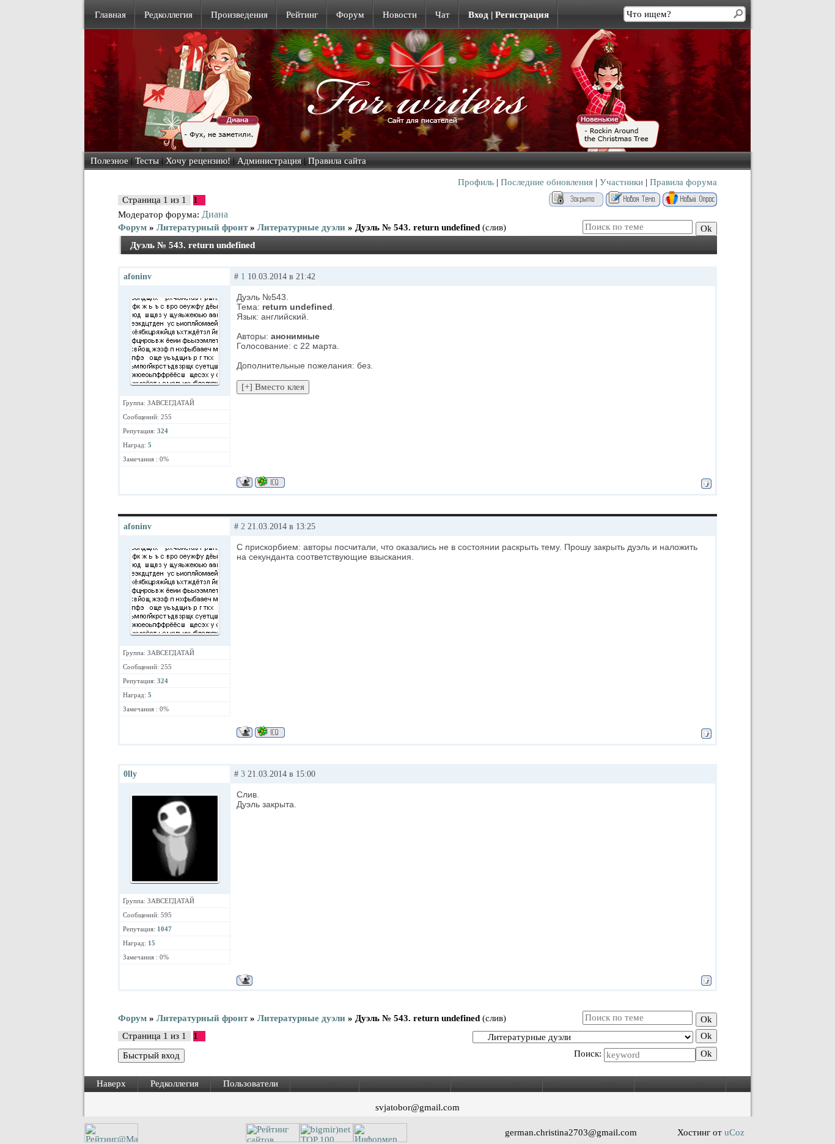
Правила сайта (337, 161)
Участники (621, 182)
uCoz (734, 1132)
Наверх (111, 1083)
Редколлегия (168, 15)
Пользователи (250, 1083)
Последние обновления (547, 182)
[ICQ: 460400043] (270, 482)
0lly (130, 774)
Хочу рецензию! (198, 161)
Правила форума (683, 182)
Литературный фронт (202, 227)
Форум (350, 15)
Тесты (147, 161)
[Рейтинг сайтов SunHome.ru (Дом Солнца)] (273, 1139)
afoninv (137, 276)
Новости (400, 15)
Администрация (269, 161)
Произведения (239, 15)
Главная (110, 15)
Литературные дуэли (301, 227)
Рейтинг (302, 15)
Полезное (109, 161)
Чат (442, 15)
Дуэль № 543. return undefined (417, 227)
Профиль (476, 182)
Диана (215, 214)
